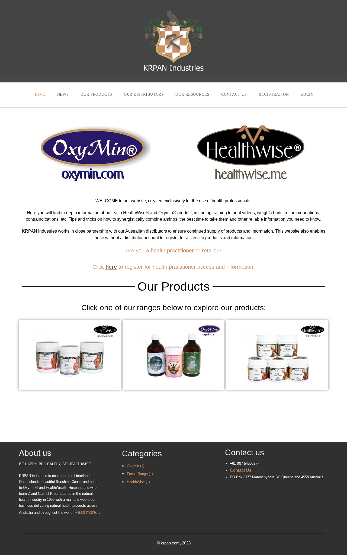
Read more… (87, 512)
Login (307, 94)
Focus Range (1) (140, 474)
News (63, 94)
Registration (274, 94)
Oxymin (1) (135, 466)
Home (39, 94)
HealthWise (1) (138, 482)
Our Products (96, 94)
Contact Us (234, 94)
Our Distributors (144, 94)
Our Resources (192, 94)
